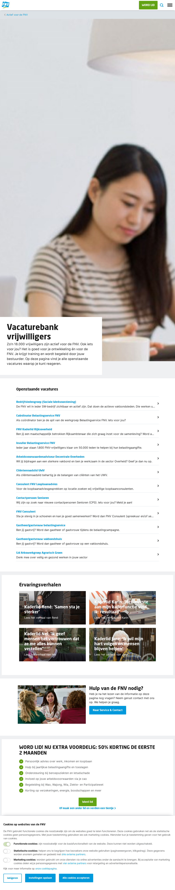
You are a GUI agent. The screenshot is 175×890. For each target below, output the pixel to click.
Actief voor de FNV (17, 14)
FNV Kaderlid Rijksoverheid (34, 429)
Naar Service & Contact (108, 710)
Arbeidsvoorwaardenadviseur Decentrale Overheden (50, 456)
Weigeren (12, 877)
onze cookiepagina (46, 868)
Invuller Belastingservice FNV (35, 442)
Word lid (87, 801)
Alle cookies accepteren (76, 877)
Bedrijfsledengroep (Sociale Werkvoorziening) (46, 401)
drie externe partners (73, 854)
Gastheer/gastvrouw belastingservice (40, 525)
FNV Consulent (26, 511)
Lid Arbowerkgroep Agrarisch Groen (39, 552)
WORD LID (148, 5)
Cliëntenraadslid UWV (30, 470)
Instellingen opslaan (40, 877)
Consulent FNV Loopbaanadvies (36, 484)
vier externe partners (74, 863)
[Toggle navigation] (170, 5)
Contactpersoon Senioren (32, 497)
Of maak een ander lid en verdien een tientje (86, 808)
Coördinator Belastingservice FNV (38, 415)
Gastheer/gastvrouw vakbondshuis (39, 538)
